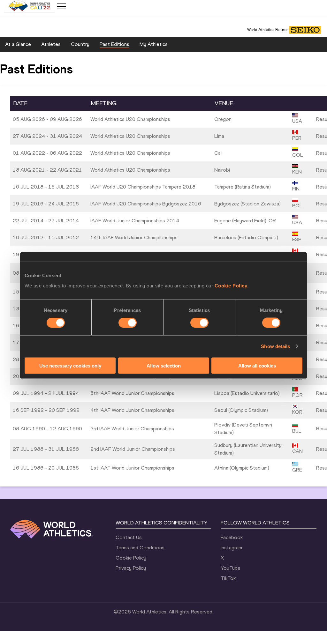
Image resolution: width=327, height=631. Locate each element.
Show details (275, 346)
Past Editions (114, 44)
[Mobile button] (61, 6)
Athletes (51, 44)
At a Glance (18, 44)
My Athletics (154, 44)
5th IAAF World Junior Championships (132, 393)
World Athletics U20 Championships (130, 119)
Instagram (231, 548)
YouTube (230, 568)
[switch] (127, 323)
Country (80, 44)
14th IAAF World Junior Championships (134, 237)
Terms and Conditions (140, 548)
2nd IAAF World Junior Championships (132, 449)
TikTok (228, 578)
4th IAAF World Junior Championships (132, 410)
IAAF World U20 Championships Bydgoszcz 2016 (145, 204)
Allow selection (164, 365)
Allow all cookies (257, 365)
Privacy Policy (131, 568)
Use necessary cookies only (70, 365)
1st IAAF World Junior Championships (132, 468)
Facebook (232, 537)
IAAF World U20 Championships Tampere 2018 (142, 187)
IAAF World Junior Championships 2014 (134, 221)
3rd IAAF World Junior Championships (132, 429)
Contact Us (129, 537)
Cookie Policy (231, 285)
